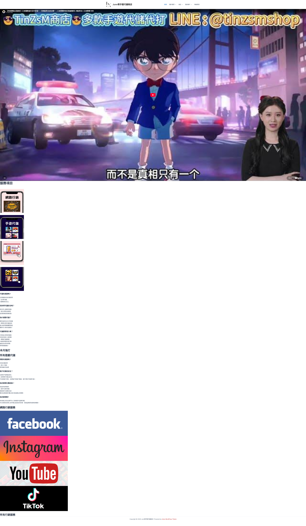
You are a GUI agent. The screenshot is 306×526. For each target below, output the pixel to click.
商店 (180, 4)
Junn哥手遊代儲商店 (122, 4)
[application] (175, 4)
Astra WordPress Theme (169, 519)
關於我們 (171, 4)
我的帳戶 (187, 4)
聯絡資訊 (197, 4)
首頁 (165, 4)
